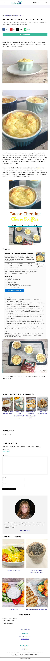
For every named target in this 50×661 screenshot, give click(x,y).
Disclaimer (25, 639)
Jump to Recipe (25, 34)
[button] (38, 266)
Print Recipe (41, 264)
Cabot (37, 168)
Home (4, 15)
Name (4, 477)
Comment (5, 455)
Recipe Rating (6, 449)
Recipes (9, 15)
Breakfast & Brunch (18, 15)
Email (4, 483)
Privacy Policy (25, 637)
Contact (25, 649)
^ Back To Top (25, 629)
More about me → (25, 530)
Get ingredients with (11, 290)
